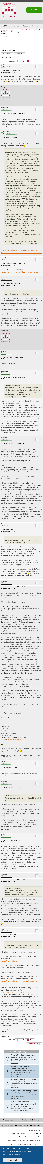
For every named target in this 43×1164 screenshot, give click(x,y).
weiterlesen (14, 1063)
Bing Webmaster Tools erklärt (24, 1079)
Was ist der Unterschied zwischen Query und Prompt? (23, 1103)
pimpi (7, 65)
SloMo (3, 761)
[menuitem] (41, 21)
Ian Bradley (37, 1130)
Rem (2, 277)
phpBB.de (38, 1137)
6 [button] (30, 61)
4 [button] (25, 61)
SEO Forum (17, 1)
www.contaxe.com (14, 740)
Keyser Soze (4, 107)
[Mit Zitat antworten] (36, 66)
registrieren (9, 30)
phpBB (20, 1133)
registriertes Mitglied (24, 30)
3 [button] (23, 61)
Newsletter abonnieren (34, 10)
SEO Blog (20, 1144)
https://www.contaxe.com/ (10, 961)
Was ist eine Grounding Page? (24, 1091)
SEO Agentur (11, 1144)
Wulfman (3, 351)
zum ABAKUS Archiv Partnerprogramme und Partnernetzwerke (20, 1125)
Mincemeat (4, 437)
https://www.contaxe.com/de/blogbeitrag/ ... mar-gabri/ (19, 251)
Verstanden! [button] (12, 1160)
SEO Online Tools (30, 1144)
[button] (16, 61)
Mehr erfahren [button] (14, 1154)
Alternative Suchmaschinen (23, 1055)
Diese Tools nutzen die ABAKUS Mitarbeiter (21, 1067)
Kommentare (27, 419)
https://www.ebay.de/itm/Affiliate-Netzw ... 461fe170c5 (21, 272)
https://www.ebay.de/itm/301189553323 (16, 992)
